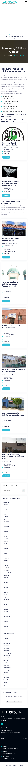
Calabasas (6, 531)
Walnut (5, 674)
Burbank (5, 529)
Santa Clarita (7, 650)
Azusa (5, 514)
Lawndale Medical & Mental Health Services (13, 371)
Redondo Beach (7, 636)
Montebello (6, 614)
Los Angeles (6, 599)
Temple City (6, 670)
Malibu (5, 604)
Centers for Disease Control (7, 727)
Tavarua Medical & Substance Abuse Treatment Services (10, 284)
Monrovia (6, 611)
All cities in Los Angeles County (11, 685)
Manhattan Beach (8, 606)
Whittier (5, 682)
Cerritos (5, 536)
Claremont (6, 538)
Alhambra (6, 504)
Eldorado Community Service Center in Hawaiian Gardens (13, 457)
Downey (5, 550)
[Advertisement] (14, 19)
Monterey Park (7, 616)
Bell (4, 519)
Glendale (6, 563)
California (10, 55)
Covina (5, 543)
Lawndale (6, 592)
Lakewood (6, 587)
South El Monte (7, 662)
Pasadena (6, 626)
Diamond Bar (7, 548)
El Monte (5, 555)
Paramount (6, 623)
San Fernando (7, 643)
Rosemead (6, 638)
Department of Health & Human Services (9, 735)
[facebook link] (2, 724)
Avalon (5, 512)
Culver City (6, 546)
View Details (6, 157)
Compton (6, 541)
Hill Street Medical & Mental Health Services (13, 327)
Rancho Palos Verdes (9, 633)
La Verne (6, 585)
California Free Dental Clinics (14, 701)
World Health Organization (6, 730)
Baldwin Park (7, 516)
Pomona (5, 631)
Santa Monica (7, 655)
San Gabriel (6, 645)
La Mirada (6, 580)
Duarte (5, 553)
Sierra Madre (7, 657)
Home (5, 55)
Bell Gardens (7, 521)
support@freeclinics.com (16, 38)
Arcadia (5, 507)
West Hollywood (7, 679)
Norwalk (5, 619)
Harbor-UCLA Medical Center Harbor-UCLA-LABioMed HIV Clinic (11, 183)
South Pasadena (7, 667)
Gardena (6, 560)
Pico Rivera (6, 628)
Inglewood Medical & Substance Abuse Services (13, 414)
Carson (5, 533)
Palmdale (6, 621)
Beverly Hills (6, 526)
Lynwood (5, 602)
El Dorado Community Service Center (11, 239)
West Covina (6, 677)
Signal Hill (6, 660)
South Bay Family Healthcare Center (10, 144)
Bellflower (6, 524)
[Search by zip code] (23, 490)
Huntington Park (7, 575)
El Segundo (6, 558)
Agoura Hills (6, 502)
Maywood (6, 609)
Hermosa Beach (7, 572)
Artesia (5, 509)
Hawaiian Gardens (8, 567)
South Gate (6, 665)
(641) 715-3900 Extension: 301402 (16, 36)
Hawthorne (6, 570)
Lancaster (6, 589)
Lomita (5, 594)
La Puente (6, 582)
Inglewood (6, 577)
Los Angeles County (16, 498)
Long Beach (6, 597)
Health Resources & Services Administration (10, 732)
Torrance (6, 672)
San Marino (6, 648)
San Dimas (6, 640)
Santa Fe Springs (7, 653)
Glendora (6, 565)
